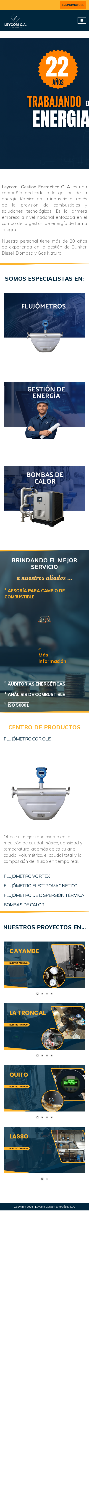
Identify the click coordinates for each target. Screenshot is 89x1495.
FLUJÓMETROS (44, 375)
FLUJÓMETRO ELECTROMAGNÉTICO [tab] (40, 885)
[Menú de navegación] (82, 20)
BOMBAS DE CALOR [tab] (24, 904)
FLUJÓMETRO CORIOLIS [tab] (27, 739)
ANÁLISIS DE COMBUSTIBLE (36, 694)
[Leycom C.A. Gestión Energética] (14, 20)
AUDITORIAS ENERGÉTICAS (36, 684)
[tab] (44, 593)
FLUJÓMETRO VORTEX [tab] (27, 876)
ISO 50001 (18, 705)
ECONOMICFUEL (73, 5)
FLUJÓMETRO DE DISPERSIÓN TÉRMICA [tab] (44, 895)
